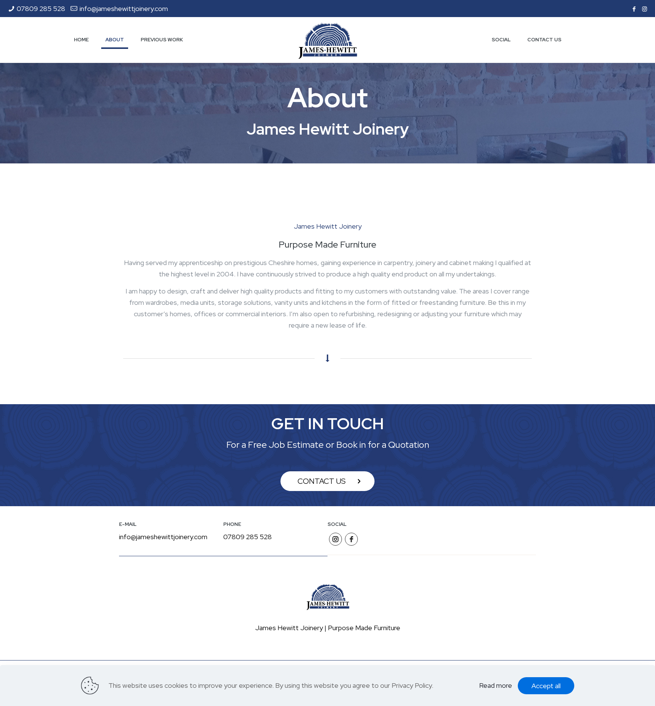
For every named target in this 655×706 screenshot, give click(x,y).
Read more (495, 685)
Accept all (546, 685)
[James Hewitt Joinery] (327, 40)
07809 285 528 (41, 8)
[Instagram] (645, 9)
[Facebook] (634, 9)
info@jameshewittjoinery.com (124, 8)
